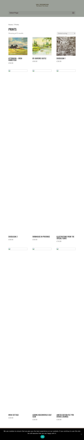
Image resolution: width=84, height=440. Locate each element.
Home (10, 25)
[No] (81, 434)
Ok (43, 437)
